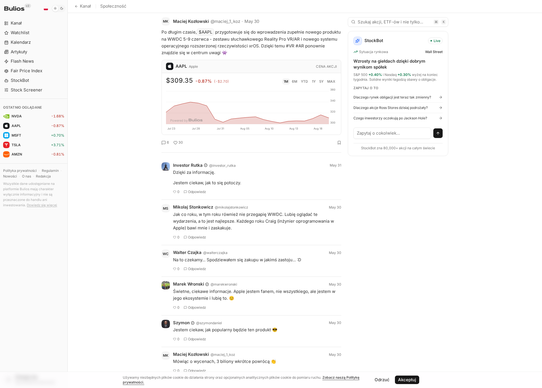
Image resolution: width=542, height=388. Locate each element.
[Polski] (45, 8)
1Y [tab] (314, 81)
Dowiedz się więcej (42, 205)
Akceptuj (407, 379)
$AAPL (205, 32)
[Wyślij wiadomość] (438, 133)
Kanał (85, 6)
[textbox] (392, 133)
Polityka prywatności (20, 170)
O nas (26, 176)
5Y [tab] (321, 81)
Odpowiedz (197, 192)
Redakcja (43, 176)
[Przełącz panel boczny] (67, 194)
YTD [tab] (304, 81)
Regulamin (50, 170)
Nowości (10, 176)
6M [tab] (294, 81)
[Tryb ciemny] (58, 8)
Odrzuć (382, 379)
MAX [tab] (331, 81)
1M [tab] (286, 81)
